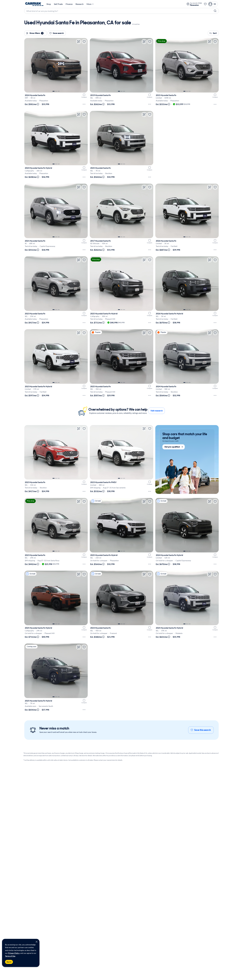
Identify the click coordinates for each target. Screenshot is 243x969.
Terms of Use (10, 956)
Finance (69, 4)
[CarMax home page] (34, 4)
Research (80, 4)
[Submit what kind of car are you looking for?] (215, 11)
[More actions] (84, 104)
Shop (48, 4)
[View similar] (78, 41)
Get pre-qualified (172, 446)
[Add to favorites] (84, 41)
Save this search (202, 730)
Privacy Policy (13, 953)
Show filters (36, 33)
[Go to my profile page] (213, 4)
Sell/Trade (58, 4)
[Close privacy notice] (36, 942)
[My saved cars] (205, 4)
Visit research (156, 410)
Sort (215, 33)
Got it (9, 962)
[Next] (84, 65)
